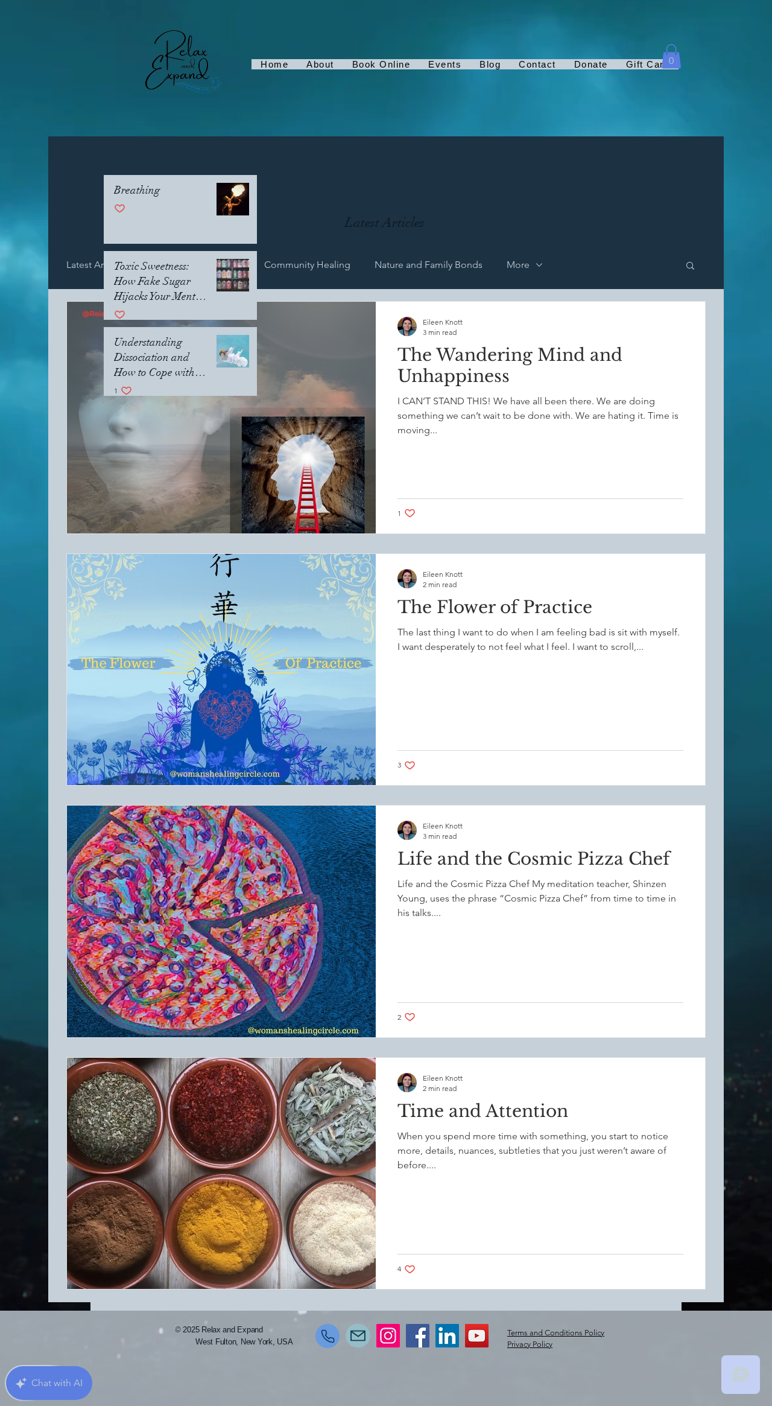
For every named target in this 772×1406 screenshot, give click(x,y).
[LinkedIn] (447, 1335)
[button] (671, 56)
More (518, 264)
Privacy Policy (529, 1344)
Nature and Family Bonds (428, 264)
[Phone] (327, 1336)
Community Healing (307, 264)
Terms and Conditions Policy (555, 1332)
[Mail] (358, 1335)
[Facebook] (417, 1335)
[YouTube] (477, 1335)
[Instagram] (388, 1335)
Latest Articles (96, 264)
